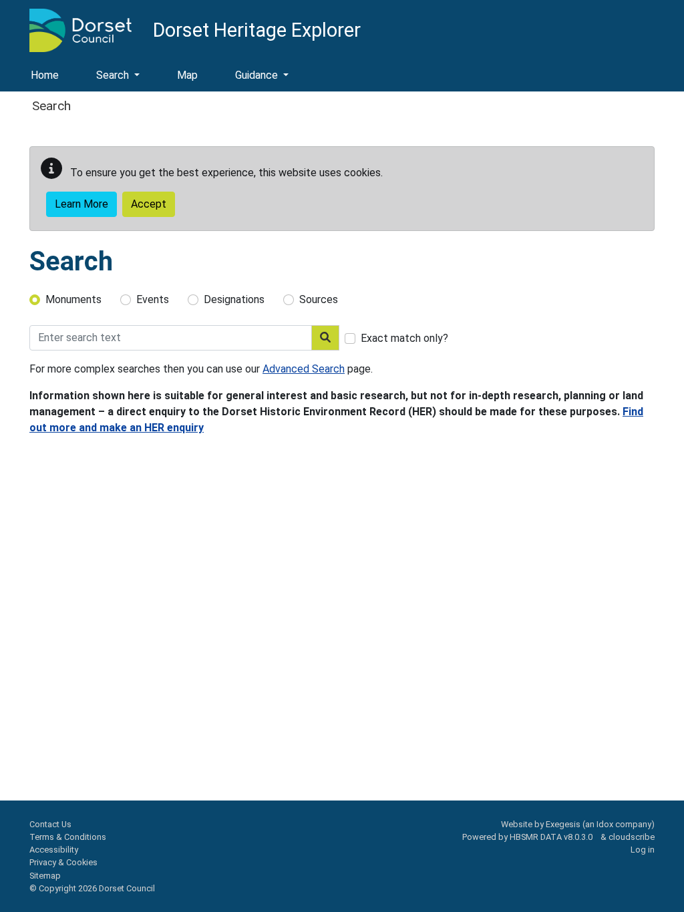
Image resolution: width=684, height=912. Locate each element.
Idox (604, 824)
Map (187, 75)
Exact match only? (404, 338)
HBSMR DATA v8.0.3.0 (553, 837)
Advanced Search (304, 369)
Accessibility (53, 850)
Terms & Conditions (67, 837)
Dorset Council (127, 888)
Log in (643, 850)
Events (152, 299)
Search (114, 75)
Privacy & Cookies (63, 862)
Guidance (258, 75)
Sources (318, 299)
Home (45, 75)
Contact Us (50, 824)
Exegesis (563, 824)
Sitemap (45, 876)
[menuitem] (117, 76)
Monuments (73, 299)
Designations (234, 299)
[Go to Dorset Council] (80, 29)
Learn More (81, 204)
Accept (148, 204)
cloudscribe (632, 837)
